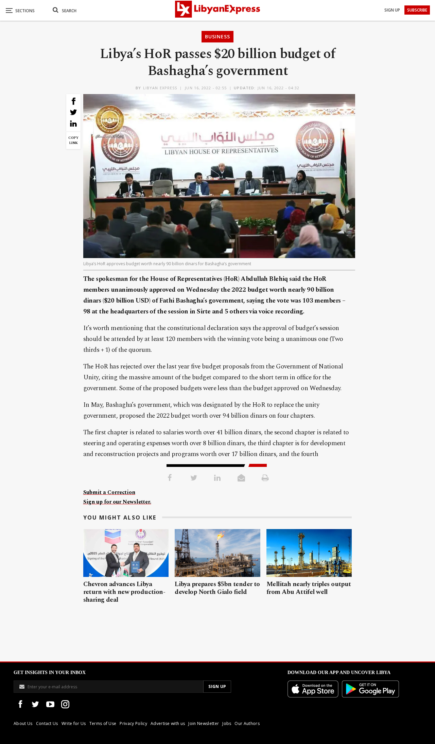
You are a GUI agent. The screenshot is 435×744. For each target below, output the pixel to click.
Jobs (226, 723)
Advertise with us (168, 723)
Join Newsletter (203, 723)
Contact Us (47, 723)
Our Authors (247, 723)
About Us (23, 723)
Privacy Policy (133, 723)
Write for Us (74, 723)
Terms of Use (103, 723)
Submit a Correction (109, 492)
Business (217, 36)
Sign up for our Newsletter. (117, 502)
